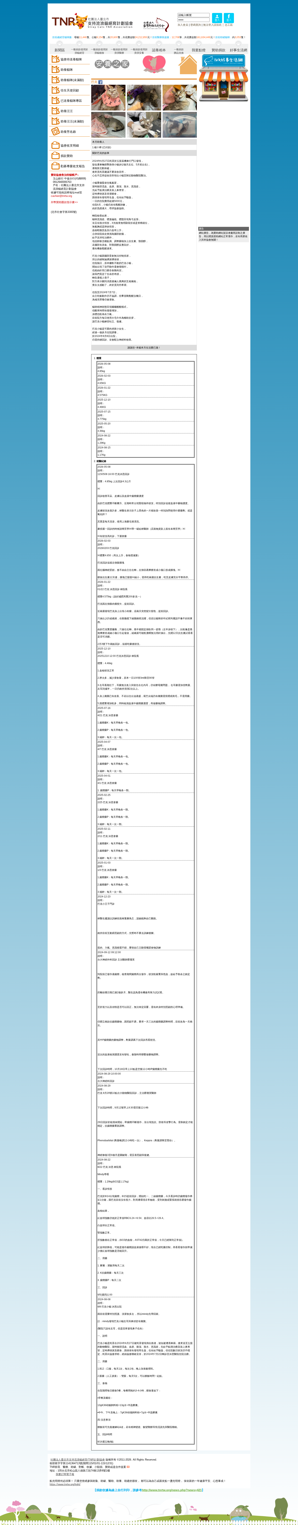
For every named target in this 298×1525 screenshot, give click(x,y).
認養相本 (159, 50)
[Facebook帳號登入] (229, 22)
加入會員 (183, 24)
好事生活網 (238, 50)
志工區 (229, 24)
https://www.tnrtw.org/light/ (65, 1484)
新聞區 (60, 50)
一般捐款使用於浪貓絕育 (79, 51)
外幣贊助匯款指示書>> (64, 202)
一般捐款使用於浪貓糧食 (99, 51)
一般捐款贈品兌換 (179, 51)
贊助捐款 (218, 50)
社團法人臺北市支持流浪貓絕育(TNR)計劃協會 (77, 1459)
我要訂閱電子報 (65, 1474)
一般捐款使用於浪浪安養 (139, 51)
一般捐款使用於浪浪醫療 (119, 51)
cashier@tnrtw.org (61, 195)
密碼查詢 (195, 24)
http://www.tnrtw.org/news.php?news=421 (172, 1490)
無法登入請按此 (212, 24)
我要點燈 (199, 50)
